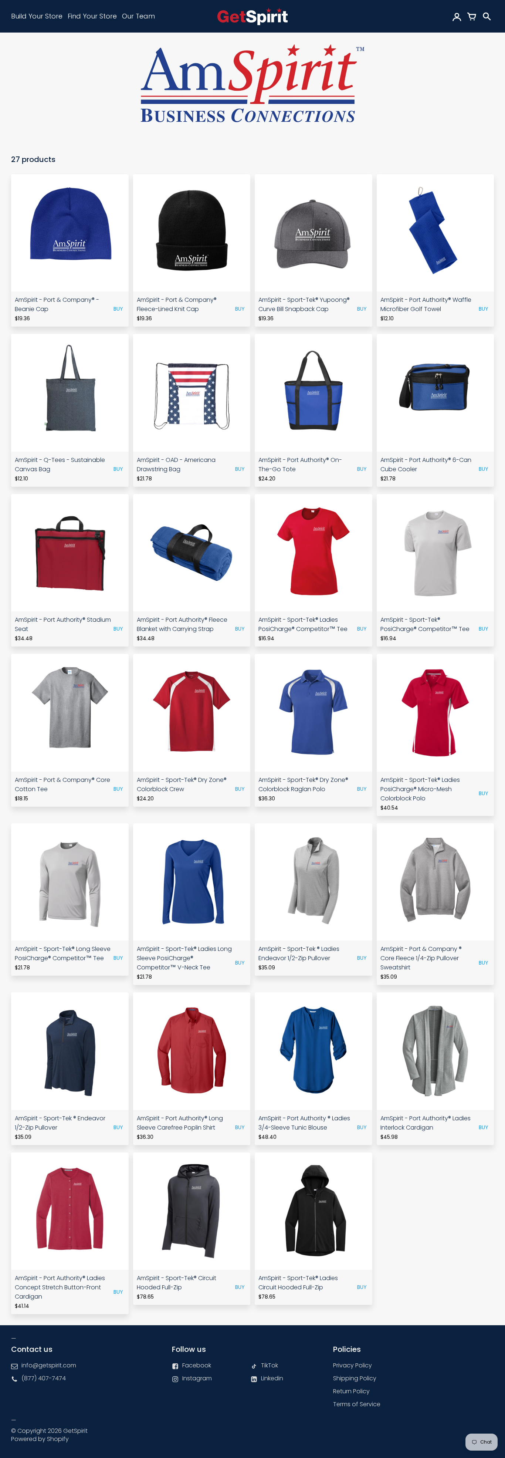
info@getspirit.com (48, 1365)
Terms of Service (356, 1404)
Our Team (138, 16)
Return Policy (351, 1391)
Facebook (196, 1365)
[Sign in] (457, 16)
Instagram (197, 1378)
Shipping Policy (354, 1378)
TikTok (269, 1365)
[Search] (486, 16)
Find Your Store (92, 16)
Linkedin (272, 1378)
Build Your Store (36, 16)
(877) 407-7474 (43, 1378)
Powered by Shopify (40, 1439)
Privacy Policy (352, 1365)
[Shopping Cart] (471, 16)
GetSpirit (75, 1431)
